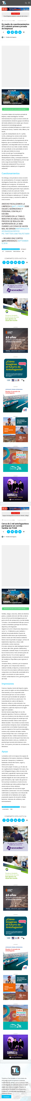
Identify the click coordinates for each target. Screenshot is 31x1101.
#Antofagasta (22, 229)
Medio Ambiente (16, 251)
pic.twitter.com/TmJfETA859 (15, 234)
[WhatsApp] (16, 32)
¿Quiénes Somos (7, 1093)
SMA (23, 251)
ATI (3, 251)
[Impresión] (23, 262)
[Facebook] (8, 32)
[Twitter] (12, 32)
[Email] (19, 262)
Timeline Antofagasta (11, 37)
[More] (24, 32)
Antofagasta (23, 249)
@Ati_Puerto (18, 206)
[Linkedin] (20, 32)
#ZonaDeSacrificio (11, 231)
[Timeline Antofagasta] (3, 37)
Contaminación (8, 251)
